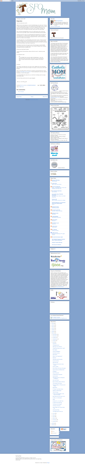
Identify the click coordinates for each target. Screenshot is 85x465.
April (54, 416)
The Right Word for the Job (58, 411)
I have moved (54, 227)
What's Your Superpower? (57, 356)
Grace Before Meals (60, 286)
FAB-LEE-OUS (55, 362)
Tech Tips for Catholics (56, 244)
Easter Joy (54, 223)
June (54, 413)
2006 (53, 423)
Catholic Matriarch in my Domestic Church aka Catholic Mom (58, 203)
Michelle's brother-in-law (55, 97)
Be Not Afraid (54, 219)
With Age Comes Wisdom (57, 346)
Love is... (53, 204)
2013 (53, 323)
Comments (54, 433)
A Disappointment (56, 345)
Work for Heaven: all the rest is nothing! (58, 200)
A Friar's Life (54, 199)
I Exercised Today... (56, 409)
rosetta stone (54, 226)
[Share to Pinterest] (44, 85)
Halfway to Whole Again (57, 390)
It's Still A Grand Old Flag (57, 402)
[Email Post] (38, 85)
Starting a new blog (55, 230)
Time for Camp (55, 392)
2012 (53, 325)
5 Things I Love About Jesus (58, 389)
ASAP (54, 399)
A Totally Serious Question (57, 374)
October (54, 337)
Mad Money (55, 387)
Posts (53, 431)
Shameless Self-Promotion (57, 359)
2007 (53, 332)
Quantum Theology (56, 180)
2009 (53, 329)
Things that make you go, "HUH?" (59, 348)
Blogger (48, 462)
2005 (53, 424)
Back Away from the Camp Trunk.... (59, 396)
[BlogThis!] (41, 85)
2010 (53, 328)
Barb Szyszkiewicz (59, 20)
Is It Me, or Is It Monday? (57, 397)
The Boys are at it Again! (57, 404)
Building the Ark (55, 213)
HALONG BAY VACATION (56, 217)
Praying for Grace (55, 206)
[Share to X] (42, 85)
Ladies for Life (55, 232)
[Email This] (40, 85)
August (54, 340)
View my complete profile (55, 26)
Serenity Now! (55, 376)
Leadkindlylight (55, 216)
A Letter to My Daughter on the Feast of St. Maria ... (58, 394)
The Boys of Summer (56, 405)
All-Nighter (55, 371)
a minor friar (54, 183)
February (55, 419)
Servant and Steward (56, 186)
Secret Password (56, 372)
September (55, 339)
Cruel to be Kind (56, 360)
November (55, 335)
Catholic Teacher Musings (57, 242)
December (55, 334)
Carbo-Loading (55, 366)
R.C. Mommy (54, 229)
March (54, 418)
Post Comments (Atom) (34, 99)
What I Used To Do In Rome (56, 184)
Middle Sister (21, 86)
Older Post (45, 96)
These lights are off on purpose (25, 71)
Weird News (55, 354)
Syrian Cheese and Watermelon (58, 369)
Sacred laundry (54, 181)
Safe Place (54, 214)
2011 (53, 326)
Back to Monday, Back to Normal (59, 381)
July (54, 342)
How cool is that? (56, 380)
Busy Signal (55, 349)
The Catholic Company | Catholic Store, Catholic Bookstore (58, 240)
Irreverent (54, 343)
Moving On (54, 220)
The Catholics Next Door (57, 190)
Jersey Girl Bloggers (56, 351)
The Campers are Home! (57, 383)
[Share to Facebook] (43, 85)
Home (32, 96)
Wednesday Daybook (55, 207)
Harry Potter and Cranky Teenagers (59, 368)
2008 (53, 331)
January (54, 421)
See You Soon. (54, 191)
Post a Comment (21, 91)
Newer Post (19, 96)
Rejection (54, 357)
